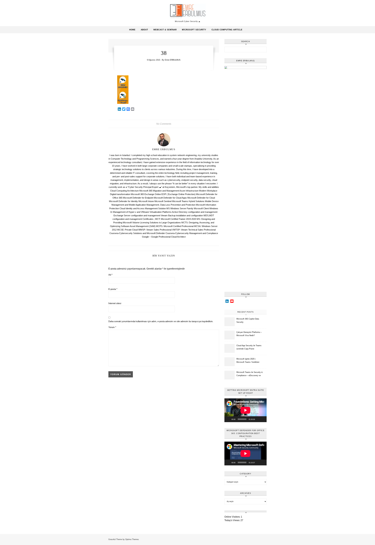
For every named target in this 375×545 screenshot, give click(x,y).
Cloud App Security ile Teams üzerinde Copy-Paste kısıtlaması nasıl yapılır (248, 347)
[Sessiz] (258, 419)
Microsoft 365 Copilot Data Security (247, 320)
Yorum (112, 327)
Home (132, 30)
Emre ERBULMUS (172, 60)
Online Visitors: (232, 517)
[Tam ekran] (262, 419)
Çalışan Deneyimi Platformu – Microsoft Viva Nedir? (249, 334)
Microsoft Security (194, 30)
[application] (245, 410)
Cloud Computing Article (227, 30)
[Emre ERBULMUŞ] (187, 12)
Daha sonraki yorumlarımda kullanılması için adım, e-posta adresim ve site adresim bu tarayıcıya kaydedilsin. (160, 321)
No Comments (163, 124)
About (144, 30)
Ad (110, 274)
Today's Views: (232, 520)
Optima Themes (132, 539)
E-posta (112, 289)
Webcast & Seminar (165, 30)
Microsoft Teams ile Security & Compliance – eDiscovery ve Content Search (249, 374)
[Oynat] (228, 419)
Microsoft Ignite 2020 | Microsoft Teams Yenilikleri (247, 360)
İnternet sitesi (114, 303)
